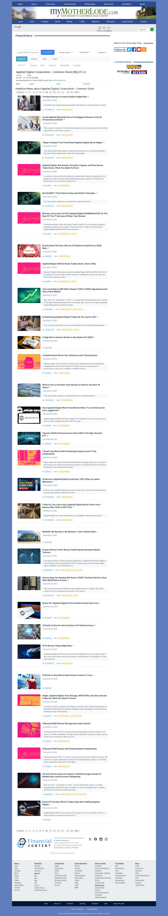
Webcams (95, 21)
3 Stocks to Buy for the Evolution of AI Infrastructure (69, 625)
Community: (60, 863)
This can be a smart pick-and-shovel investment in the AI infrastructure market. (74, 325)
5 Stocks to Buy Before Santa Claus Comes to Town (68, 675)
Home (46, 903)
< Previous (20, 92)
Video (137, 873)
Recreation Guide (60, 880)
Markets (21, 59)
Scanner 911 (139, 868)
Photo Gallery (139, 880)
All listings (98, 866)
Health (57, 871)
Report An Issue (119, 903)
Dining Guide (90, 4)
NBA (35, 880)
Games (77, 873)
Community (50, 4)
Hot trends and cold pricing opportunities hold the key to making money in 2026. (75, 105)
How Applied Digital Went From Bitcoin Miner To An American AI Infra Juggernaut (73, 409)
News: (16, 863)
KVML (76, 883)
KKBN (76, 887)
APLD (81, 72)
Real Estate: (100, 885)
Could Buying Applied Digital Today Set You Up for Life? (70, 317)
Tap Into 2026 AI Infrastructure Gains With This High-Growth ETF (72, 434)
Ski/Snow (37, 871)
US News (44, 21)
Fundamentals (99, 888)
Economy (73, 233)
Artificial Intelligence (67, 109)
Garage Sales (119, 880)
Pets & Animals (120, 883)
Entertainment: (81, 863)
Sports (34, 4)
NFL (35, 876)
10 (47, 92)
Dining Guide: (100, 863)
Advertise (95, 903)
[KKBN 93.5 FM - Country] (139, 71)
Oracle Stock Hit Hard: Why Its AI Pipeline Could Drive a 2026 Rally (71, 246)
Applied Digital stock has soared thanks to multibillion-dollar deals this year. (73, 516)
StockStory (48, 185)
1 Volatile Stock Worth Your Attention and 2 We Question (69, 355)
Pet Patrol (58, 883)
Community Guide (60, 875)
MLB (35, 878)
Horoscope (78, 871)
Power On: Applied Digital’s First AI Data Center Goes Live (71, 603)
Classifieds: (119, 863)
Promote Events (120, 875)
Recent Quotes (64, 52)
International (64, 65)
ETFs (45, 59)
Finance (97, 890)
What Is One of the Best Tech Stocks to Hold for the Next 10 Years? (71, 386)
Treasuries (77, 65)
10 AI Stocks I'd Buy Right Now (58, 645)
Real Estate (108, 4)
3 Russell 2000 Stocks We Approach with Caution (66, 723)
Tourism (143, 21)
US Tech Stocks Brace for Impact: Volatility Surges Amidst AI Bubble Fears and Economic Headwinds (71, 775)
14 (62, 92)
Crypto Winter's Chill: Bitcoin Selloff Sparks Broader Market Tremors (71, 551)
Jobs (116, 866)
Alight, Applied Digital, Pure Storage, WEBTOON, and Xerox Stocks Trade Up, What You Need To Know (74, 696)
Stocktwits (48, 425)
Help (105, 903)
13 (58, 92)
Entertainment (70, 4)
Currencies (52, 65)
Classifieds (126, 4)
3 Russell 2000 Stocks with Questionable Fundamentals (69, 749)
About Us (57, 903)
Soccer (36, 885)
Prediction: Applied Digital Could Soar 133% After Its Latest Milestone (71, 480)
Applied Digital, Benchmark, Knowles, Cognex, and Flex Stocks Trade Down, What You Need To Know (72, 166)
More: (137, 863)
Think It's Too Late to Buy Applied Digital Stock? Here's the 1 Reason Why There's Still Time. (71, 505)
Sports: (37, 873)
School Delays (127, 21)
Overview (33, 65)
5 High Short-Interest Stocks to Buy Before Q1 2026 (68, 337)
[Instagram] (106, 843)
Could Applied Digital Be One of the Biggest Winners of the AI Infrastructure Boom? (72, 118)
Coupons (138, 883)
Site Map (82, 903)
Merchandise (119, 868)
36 (72, 92)
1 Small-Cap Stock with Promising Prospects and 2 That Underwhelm (69, 452)
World (57, 21)
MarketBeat (48, 256)
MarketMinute (49, 309)
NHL (35, 883)
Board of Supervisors (142, 875)
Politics (16, 880)
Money (69, 21)
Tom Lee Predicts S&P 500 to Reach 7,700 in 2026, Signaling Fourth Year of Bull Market (75, 290)
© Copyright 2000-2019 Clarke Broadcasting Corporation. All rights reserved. (84, 913)
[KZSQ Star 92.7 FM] (122, 71)
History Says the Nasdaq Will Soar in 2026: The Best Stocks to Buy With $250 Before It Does (74, 578)
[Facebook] (95, 843)
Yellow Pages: (139, 885)
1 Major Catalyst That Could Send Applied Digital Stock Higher (73, 142)
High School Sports (40, 890)
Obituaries (111, 21)
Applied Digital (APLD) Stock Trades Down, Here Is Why (69, 263)
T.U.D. (137, 878)
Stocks (34, 59)
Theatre (77, 868)
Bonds (74, 309)
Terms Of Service (73, 848)
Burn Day (37, 866)
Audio (137, 866)
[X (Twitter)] (90, 843)
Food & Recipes (80, 875)
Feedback (70, 903)
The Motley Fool (49, 109)
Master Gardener (101, 897)
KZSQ (77, 885)
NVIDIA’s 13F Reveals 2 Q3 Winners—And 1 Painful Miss (70, 531)
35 (68, 92)
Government (82, 794)
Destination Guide (61, 878)
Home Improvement (101, 892)
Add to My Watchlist (59, 80)
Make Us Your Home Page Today (128, 43)
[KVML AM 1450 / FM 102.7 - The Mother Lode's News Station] (134, 66)
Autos (117, 871)
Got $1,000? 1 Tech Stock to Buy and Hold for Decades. (70, 193)
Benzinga (47, 819)
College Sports (39, 888)
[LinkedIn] (101, 843)
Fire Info (57, 885)
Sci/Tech (17, 887)
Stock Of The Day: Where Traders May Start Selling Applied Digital (71, 803)
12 (54, 92)
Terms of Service (77, 909)
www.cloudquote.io (62, 840)
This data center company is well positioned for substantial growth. (70, 396)
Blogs (56, 873)
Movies (77, 866)
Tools (54, 59)
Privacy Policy (58, 848)
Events (57, 866)
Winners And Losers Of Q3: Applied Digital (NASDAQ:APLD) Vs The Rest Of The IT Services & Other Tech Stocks (74, 214)
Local (21, 21)
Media (142, 4)
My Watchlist (84, 52)
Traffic (82, 21)
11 (50, 92)
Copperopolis (99, 883)
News (20, 4)
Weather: (38, 863)
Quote (31, 84)
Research (86, 84)
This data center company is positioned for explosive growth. (68, 201)
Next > (77, 92)
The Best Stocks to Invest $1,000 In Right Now (65, 96)
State (32, 21)
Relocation (98, 895)
